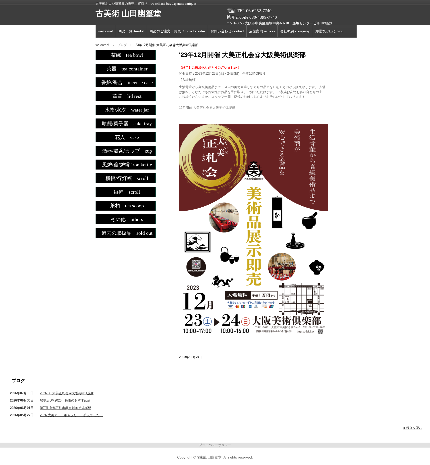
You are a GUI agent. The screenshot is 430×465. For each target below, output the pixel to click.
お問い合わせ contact (227, 31)
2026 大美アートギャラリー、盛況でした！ (71, 415)
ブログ (18, 380)
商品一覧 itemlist (131, 31)
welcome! (105, 31)
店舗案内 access (262, 31)
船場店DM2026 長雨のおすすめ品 (65, 400)
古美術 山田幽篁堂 (128, 13)
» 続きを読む (412, 428)
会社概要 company (295, 31)
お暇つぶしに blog (329, 31)
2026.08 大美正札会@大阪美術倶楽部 (67, 393)
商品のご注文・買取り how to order (177, 31)
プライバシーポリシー (215, 445)
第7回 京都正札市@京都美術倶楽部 (65, 408)
